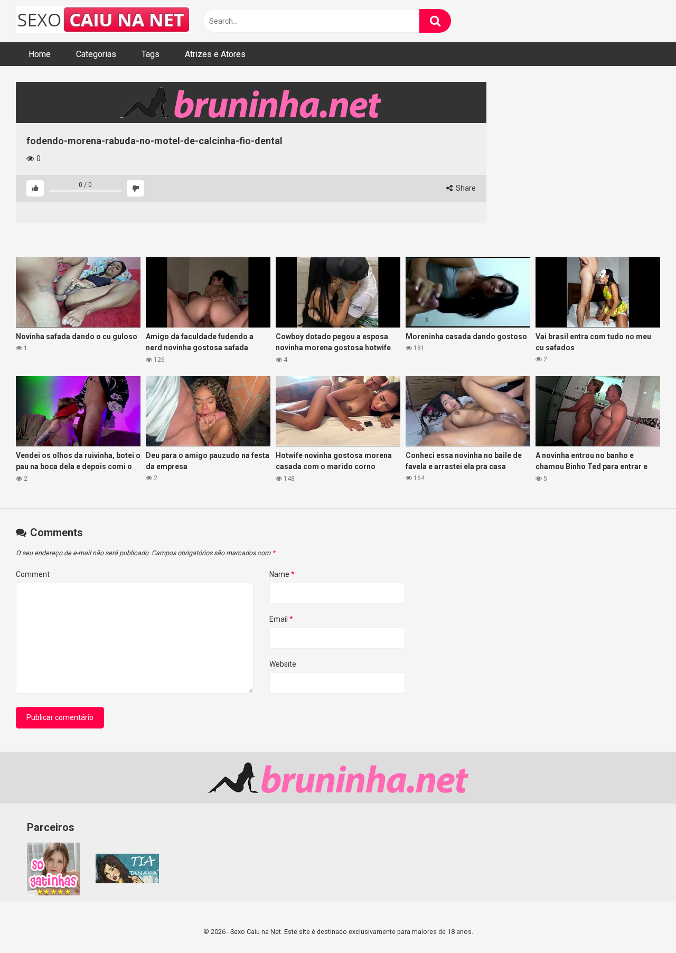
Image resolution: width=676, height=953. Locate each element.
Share (465, 188)
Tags (150, 54)
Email (281, 619)
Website (282, 664)
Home (40, 54)
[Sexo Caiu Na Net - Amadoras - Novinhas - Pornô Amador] (103, 21)
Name (282, 574)
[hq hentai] (127, 880)
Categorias (96, 54)
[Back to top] (640, 921)
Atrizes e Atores (215, 54)
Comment (33, 574)
